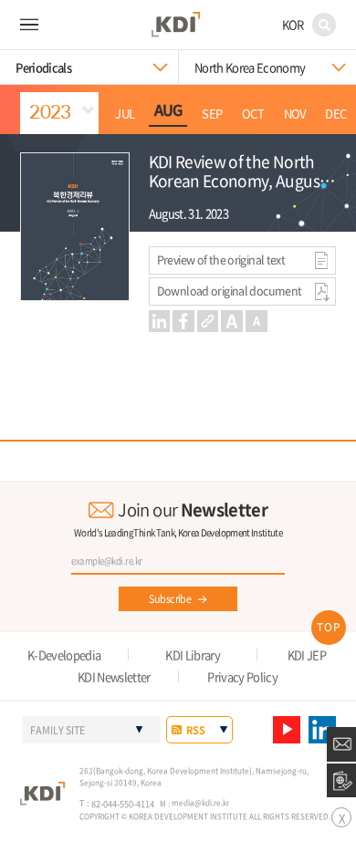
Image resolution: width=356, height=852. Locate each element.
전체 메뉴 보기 (29, 25)
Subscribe (170, 598)
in (160, 321)
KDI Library (192, 654)
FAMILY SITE (57, 729)
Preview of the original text (221, 260)
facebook (183, 321)
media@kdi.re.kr (200, 802)
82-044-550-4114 (122, 803)
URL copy (208, 321)
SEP (212, 114)
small (256, 321)
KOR (293, 24)
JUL (124, 114)
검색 (324, 24)
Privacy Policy (242, 676)
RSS (195, 729)
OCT (253, 114)
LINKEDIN (322, 729)
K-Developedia (64, 654)
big (232, 321)
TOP (329, 626)
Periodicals (43, 67)
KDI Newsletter (114, 676)
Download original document (229, 291)
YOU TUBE (286, 729)
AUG (168, 110)
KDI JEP (307, 654)
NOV (295, 114)
